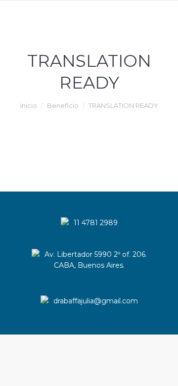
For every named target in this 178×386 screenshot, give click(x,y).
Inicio (28, 105)
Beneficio (63, 105)
